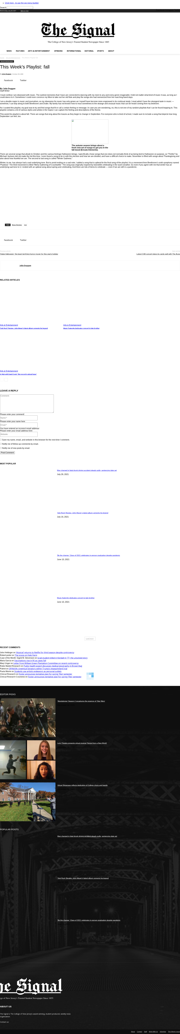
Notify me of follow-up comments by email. (20, 444)
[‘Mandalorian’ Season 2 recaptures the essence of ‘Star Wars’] (27, 717)
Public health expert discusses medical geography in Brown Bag (53, 666)
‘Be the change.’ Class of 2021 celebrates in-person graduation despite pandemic (88, 555)
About (133, 1032)
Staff (145, 1032)
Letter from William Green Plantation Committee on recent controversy (46, 663)
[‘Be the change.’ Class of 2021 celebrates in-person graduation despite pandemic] (27, 572)
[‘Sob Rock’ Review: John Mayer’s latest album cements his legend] (30, 305)
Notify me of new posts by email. (16, 448)
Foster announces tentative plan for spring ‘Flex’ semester (45, 674)
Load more (90, 639)
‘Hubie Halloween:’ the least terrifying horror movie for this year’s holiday (29, 254)
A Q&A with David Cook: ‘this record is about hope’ (18, 374)
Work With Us (153, 1032)
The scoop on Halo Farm (26, 655)
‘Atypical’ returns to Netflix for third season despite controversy (45, 652)
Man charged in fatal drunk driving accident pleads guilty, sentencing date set (87, 470)
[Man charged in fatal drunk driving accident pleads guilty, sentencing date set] (27, 487)
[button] (177, 51)
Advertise (163, 1032)
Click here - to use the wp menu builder (22, 3)
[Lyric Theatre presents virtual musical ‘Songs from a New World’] (27, 759)
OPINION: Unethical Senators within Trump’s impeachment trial (38, 668)
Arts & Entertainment (13, 58)
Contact (139, 1032)
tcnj (25, 225)
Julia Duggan (6, 74)
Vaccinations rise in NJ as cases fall (30, 660)
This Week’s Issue (174, 1032)
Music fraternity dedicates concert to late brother (81, 328)
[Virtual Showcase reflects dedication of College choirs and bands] (27, 801)
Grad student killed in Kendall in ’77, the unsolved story (62, 658)
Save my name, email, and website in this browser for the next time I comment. (36, 440)
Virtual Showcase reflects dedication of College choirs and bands (82, 785)
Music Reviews (17, 225)
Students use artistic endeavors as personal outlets (37, 671)
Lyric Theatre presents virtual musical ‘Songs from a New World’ (82, 743)
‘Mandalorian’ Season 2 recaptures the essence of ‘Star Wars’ (81, 701)
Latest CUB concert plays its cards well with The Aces (158, 254)
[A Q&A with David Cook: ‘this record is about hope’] (30, 351)
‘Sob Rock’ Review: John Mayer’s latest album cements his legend (24, 328)
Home (2, 58)
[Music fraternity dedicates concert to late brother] (93, 305)
